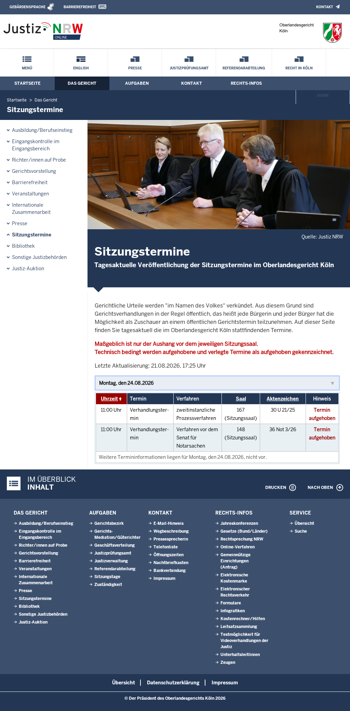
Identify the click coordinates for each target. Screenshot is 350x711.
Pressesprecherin (170, 539)
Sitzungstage (107, 576)
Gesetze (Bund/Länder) (244, 531)
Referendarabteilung (244, 68)
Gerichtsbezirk (109, 523)
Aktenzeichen (283, 399)
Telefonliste (165, 547)
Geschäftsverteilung (114, 545)
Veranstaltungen (30, 194)
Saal (241, 399)
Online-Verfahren (237, 547)
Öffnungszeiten (168, 555)
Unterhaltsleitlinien (240, 654)
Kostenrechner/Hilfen (242, 618)
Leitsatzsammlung (238, 626)
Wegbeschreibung (171, 531)
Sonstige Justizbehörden (39, 257)
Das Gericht (82, 83)
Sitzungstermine (31, 235)
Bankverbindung (169, 570)
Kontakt (324, 7)
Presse (135, 68)
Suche (323, 95)
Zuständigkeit (108, 584)
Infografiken (232, 611)
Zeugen (227, 662)
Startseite (27, 83)
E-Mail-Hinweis (168, 523)
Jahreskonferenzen (239, 523)
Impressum (164, 578)
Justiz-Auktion (28, 268)
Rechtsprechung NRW (241, 539)
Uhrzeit (109, 399)
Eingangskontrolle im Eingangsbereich (35, 145)
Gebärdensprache (27, 7)
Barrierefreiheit (80, 7)
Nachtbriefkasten (170, 562)
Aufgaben (137, 83)
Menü (27, 68)
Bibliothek (23, 246)
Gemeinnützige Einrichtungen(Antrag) (235, 561)
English (81, 68)
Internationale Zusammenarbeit (31, 208)
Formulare (230, 603)
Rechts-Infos (246, 83)
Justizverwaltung (111, 561)
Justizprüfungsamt (189, 68)
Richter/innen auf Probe (39, 160)
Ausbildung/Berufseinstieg (42, 130)
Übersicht (304, 523)
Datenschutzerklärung (173, 683)
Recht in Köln (299, 68)
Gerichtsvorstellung (34, 171)
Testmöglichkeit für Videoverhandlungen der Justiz (244, 641)
